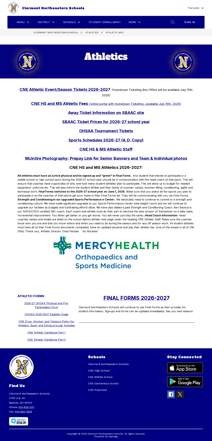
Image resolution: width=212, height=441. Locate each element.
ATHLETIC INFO (115, 32)
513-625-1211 (26, 407)
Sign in (189, 22)
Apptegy (113, 436)
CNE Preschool (97, 390)
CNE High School (99, 370)
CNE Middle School (100, 377)
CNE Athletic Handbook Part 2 (46, 339)
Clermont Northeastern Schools (56, 32)
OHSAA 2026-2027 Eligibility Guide (46, 314)
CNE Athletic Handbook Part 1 (46, 332)
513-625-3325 (23, 411)
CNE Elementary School (103, 383)
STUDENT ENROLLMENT (105, 22)
